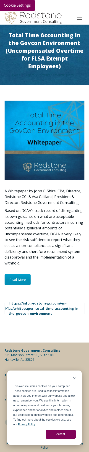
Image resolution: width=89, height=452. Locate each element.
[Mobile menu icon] (79, 17)
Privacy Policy (26, 424)
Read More (17, 279)
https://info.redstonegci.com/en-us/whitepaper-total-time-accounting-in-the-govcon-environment (44, 308)
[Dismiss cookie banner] (74, 378)
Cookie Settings (17, 5)
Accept (60, 434)
